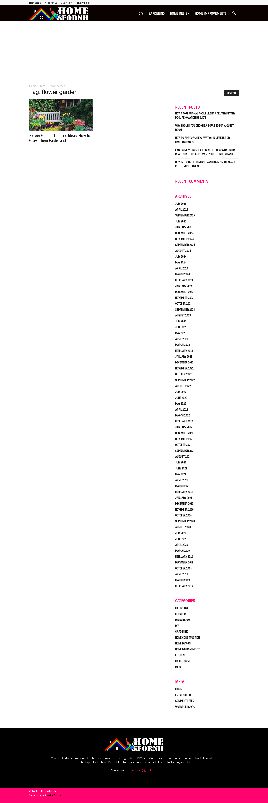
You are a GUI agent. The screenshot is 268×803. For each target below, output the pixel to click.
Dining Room (182, 619)
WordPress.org (185, 706)
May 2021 (180, 474)
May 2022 (180, 403)
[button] (234, 13)
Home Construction (187, 637)
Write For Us (54, 795)
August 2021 (183, 456)
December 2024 (184, 233)
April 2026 (181, 209)
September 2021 (185, 450)
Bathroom (181, 608)
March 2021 (182, 486)
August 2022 (183, 386)
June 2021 (181, 468)
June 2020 (181, 538)
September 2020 (185, 521)
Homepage (35, 2)
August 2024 (183, 250)
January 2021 (183, 497)
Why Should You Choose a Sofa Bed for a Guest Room (204, 127)
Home (32, 86)
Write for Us (51, 2)
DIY (141, 13)
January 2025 (183, 227)
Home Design (179, 13)
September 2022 (185, 380)
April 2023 (181, 339)
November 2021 (184, 439)
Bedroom (180, 614)
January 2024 (183, 286)
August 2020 (183, 527)
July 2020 (180, 533)
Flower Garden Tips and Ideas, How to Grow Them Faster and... (59, 138)
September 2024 (185, 244)
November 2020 (184, 509)
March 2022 (182, 415)
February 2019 (184, 586)
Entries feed (183, 695)
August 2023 (183, 315)
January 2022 (183, 427)
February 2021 (184, 491)
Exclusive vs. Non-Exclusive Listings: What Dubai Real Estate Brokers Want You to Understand (205, 152)
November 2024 (184, 239)
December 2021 (184, 433)
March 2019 (182, 580)
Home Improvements (211, 13)
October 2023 (183, 303)
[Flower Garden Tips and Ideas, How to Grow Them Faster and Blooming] (61, 115)
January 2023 (183, 356)
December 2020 (184, 503)
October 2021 (183, 444)
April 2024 (181, 268)
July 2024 (180, 256)
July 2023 (180, 321)
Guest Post (66, 2)
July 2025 (180, 221)
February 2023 (184, 350)
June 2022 (181, 397)
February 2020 (184, 556)
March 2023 (182, 344)
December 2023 (184, 291)
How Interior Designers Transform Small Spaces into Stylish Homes (206, 164)
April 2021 (181, 480)
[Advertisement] (134, 50)
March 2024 (182, 274)
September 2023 (185, 309)
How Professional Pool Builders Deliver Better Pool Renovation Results (205, 115)
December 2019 (184, 562)
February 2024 (184, 280)
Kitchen (180, 655)
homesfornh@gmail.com (141, 770)
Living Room (182, 661)
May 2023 (180, 333)
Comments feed (184, 700)
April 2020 (181, 544)
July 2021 (180, 462)
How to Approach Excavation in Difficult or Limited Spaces (202, 140)
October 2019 (183, 568)
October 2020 (183, 515)
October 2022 (183, 374)
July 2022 (180, 391)
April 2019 (181, 574)
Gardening (157, 13)
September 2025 (185, 215)
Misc (178, 667)
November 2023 (184, 297)
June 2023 (181, 327)
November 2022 (184, 368)
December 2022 (184, 362)
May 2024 (180, 262)
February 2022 (184, 421)
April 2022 (181, 409)
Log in (178, 689)
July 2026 (180, 203)
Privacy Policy (83, 2)
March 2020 (182, 550)
